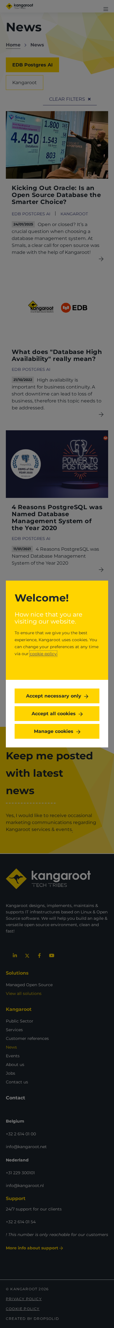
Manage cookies (53, 731)
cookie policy (43, 653)
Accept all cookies (54, 713)
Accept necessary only (53, 696)
